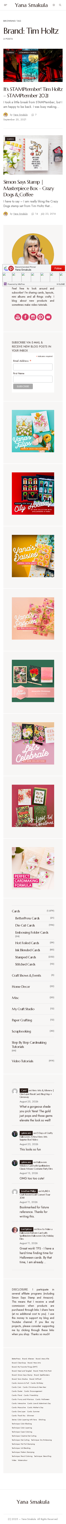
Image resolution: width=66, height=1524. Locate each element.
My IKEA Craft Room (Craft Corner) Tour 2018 (35, 1194)
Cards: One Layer (19, 1411)
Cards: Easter (17, 1391)
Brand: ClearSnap (19, 1363)
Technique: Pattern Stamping (23, 1452)
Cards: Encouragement (33, 1391)
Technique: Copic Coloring (22, 1432)
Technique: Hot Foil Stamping (23, 1444)
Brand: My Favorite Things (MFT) (24, 1367)
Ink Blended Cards (27, 950)
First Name (19, 373)
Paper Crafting (22, 1020)
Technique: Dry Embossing (41, 1440)
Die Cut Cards (25, 925)
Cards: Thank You (18, 1415)
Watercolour (22, 1460)
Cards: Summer (33, 1411)
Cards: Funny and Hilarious (23, 1399)
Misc (15, 998)
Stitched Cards (25, 964)
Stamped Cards (28, 52)
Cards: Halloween (42, 1399)
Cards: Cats (16, 1387)
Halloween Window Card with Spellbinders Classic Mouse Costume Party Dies (36, 1165)
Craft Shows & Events (26, 975)
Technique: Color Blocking (22, 1423)
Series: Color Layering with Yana (24, 1419)
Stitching (42, 1419)
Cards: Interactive (19, 1403)
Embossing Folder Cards (31, 932)
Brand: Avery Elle (42, 1358)
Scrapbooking (21, 1031)
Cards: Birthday (37, 1383)
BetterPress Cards (27, 918)
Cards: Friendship (31, 1395)
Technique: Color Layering (22, 1428)
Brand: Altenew (28, 1358)
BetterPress (16, 1358)
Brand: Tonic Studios (20, 1379)
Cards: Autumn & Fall (20, 1383)
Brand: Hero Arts (34, 1363)
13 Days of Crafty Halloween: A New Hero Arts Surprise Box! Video (36, 1136)
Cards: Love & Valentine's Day (39, 1403)
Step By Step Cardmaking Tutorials (29, 1044)
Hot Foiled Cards (27, 943)
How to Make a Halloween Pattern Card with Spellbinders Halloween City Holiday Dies (37, 1234)
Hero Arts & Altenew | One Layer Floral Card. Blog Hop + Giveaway (37, 1093)
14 (36, 214)
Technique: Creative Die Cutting (24, 1436)
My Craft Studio (23, 1009)
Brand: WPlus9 (35, 1379)
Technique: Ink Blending (21, 1448)
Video (14, 1460)
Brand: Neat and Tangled (22, 1371)
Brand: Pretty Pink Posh (42, 1371)
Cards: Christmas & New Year (34, 1387)
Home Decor (21, 987)
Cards (10, 52)
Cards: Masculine (19, 1407)
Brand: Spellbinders (42, 1375)
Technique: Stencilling (42, 1456)
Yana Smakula (31, 5)
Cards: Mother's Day (35, 1407)
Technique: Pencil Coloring (22, 1456)
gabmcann (26, 1133)
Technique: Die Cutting (20, 1440)
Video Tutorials (22, 1061)
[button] (5, 5)
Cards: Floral (17, 1395)
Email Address (22, 360)
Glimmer (30, 1415)
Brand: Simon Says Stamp (22, 1375)
